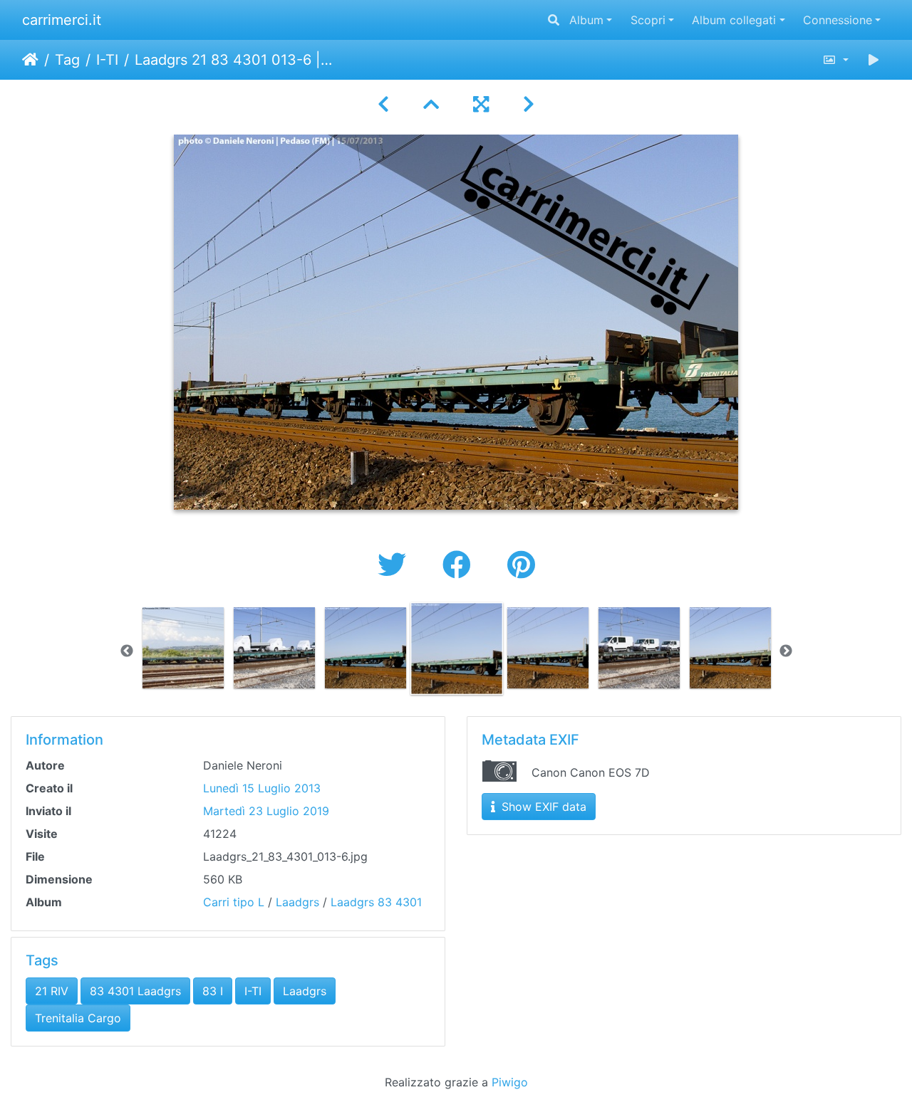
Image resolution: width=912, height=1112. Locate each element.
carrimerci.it (61, 19)
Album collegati (734, 20)
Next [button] (786, 651)
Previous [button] (127, 651)
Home (30, 59)
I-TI (107, 59)
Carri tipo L (233, 902)
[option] (183, 648)
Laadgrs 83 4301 (376, 902)
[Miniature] (431, 104)
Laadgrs (297, 902)
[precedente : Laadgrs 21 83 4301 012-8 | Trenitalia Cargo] (383, 104)
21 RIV (51, 991)
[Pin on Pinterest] (521, 564)
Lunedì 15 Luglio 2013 (262, 788)
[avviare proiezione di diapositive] (873, 60)
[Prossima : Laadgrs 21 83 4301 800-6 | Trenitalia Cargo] (528, 104)
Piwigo (510, 1082)
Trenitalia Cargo (78, 1018)
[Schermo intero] (481, 104)
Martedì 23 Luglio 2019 (266, 811)
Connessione (837, 20)
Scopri (648, 20)
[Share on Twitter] (395, 564)
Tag (67, 59)
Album (586, 20)
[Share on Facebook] (460, 564)
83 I (212, 991)
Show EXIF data (542, 806)
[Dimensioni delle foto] (835, 60)
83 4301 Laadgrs (135, 991)
